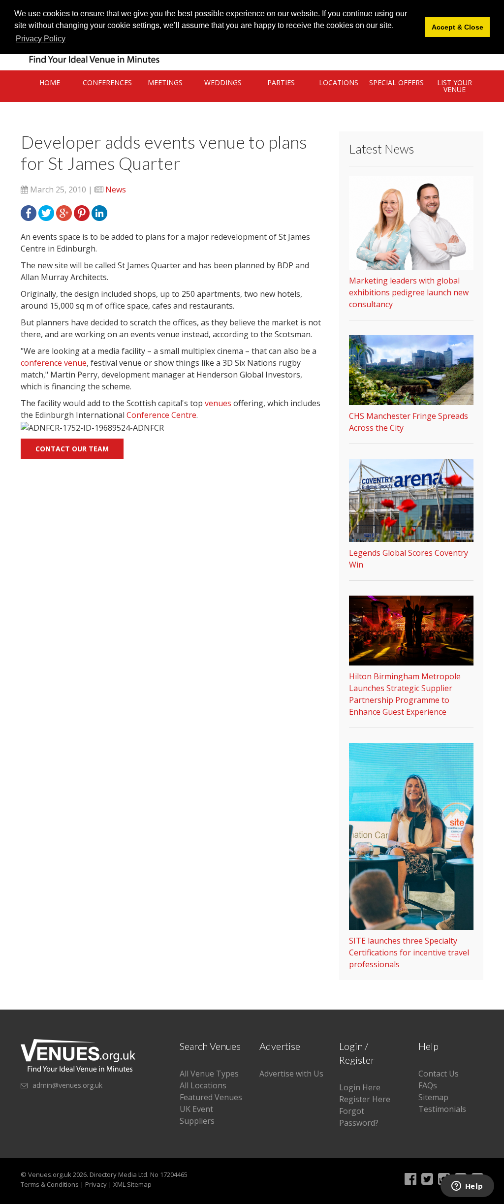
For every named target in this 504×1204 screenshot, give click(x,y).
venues (218, 403)
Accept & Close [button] (457, 27)
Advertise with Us (291, 1073)
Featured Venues (211, 1097)
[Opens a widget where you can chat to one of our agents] (467, 1186)
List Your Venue (454, 86)
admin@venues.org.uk (67, 1085)
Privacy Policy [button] (40, 38)
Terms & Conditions (50, 1184)
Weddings (223, 82)
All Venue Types (209, 1073)
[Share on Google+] (64, 212)
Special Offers (396, 82)
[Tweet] (46, 212)
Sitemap (433, 1097)
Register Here (364, 1099)
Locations (338, 82)
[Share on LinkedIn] (99, 212)
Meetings (165, 82)
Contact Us (438, 1073)
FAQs (427, 1085)
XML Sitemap (132, 1184)
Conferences (107, 82)
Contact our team (72, 448)
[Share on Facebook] (28, 212)
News (115, 189)
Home (49, 82)
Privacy (96, 1184)
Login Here (359, 1087)
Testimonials (442, 1109)
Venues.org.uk (49, 1174)
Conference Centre (161, 415)
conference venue (54, 362)
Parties (281, 82)
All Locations (203, 1085)
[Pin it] (82, 212)
